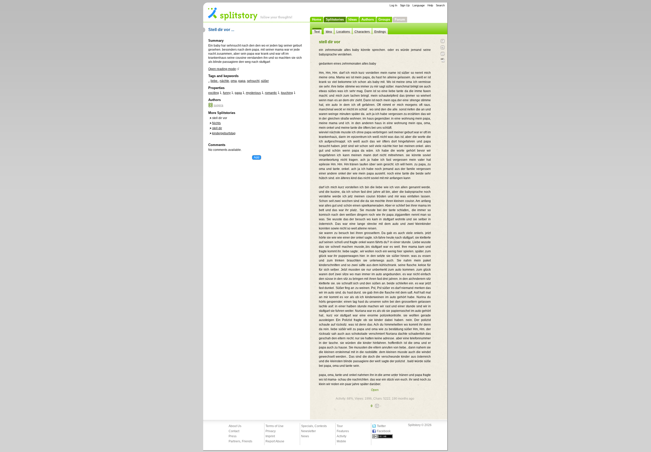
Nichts (216, 123)
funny (227, 93)
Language (418, 5)
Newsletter (308, 431)
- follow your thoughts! (250, 13)
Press (232, 436)
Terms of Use (274, 426)
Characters (362, 32)
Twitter (381, 426)
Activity (341, 436)
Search (440, 5)
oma (234, 81)
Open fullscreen (442, 41)
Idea (329, 32)
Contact (234, 431)
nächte (224, 81)
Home (316, 19)
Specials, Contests (314, 426)
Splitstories (335, 19)
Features (343, 431)
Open (375, 390)
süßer (265, 81)
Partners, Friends (240, 441)
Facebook (384, 431)
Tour (340, 426)
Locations (343, 32)
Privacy (270, 431)
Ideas (352, 19)
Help (430, 5)
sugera (218, 105)
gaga (238, 93)
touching (287, 93)
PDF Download (442, 60)
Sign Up (405, 5)
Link (442, 54)
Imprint (270, 436)
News (305, 436)
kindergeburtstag (223, 133)
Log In (393, 5)
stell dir (217, 128)
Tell (442, 47)
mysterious (253, 93)
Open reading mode (222, 69)
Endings (380, 32)
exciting (213, 93)
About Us (235, 426)
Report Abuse (274, 441)
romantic (271, 93)
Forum (400, 19)
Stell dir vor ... (221, 29)
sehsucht (253, 81)
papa (241, 81)
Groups (384, 19)
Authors (367, 19)
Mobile (341, 441)
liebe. (214, 81)
